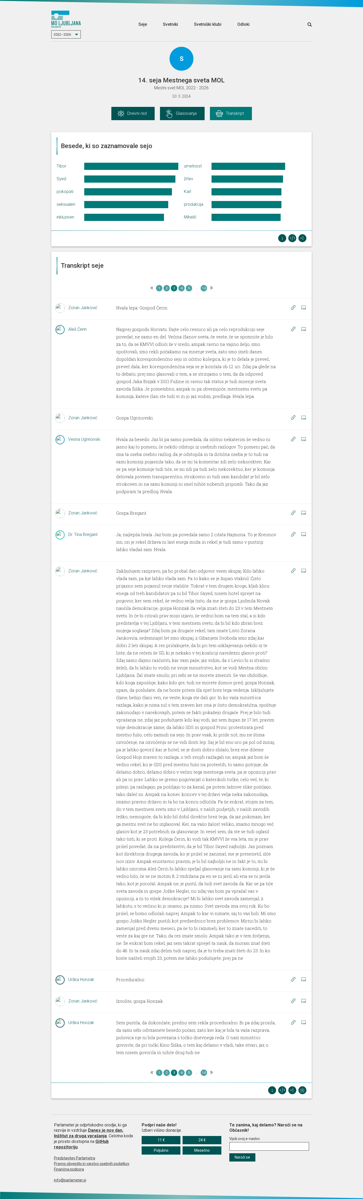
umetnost (193, 166)
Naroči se (242, 1157)
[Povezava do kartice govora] (303, 308)
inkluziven (65, 217)
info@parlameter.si (70, 1180)
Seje (142, 24)
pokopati (65, 191)
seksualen (66, 204)
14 (204, 288)
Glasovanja (186, 113)
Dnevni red (137, 113)
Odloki (243, 24)
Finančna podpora (69, 1169)
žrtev (188, 178)
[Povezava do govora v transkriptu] (293, 308)
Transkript (235, 113)
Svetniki (170, 24)
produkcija (193, 204)
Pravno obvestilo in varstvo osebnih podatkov (91, 1164)
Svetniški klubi (207, 24)
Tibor (61, 166)
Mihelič (190, 217)
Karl (187, 191)
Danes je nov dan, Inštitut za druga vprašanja (88, 1133)
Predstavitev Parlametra (74, 1158)
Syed (61, 178)
